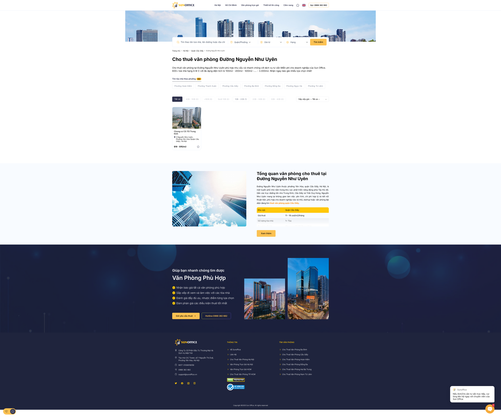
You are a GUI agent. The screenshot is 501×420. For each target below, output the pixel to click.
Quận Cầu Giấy (197, 51)
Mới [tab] (199, 79)
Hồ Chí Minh (231, 5)
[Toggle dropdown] (250, 42)
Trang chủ (176, 51)
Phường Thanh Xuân (207, 86)
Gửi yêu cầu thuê (184, 316)
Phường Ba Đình (251, 86)
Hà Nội (217, 5)
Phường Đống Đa (272, 86)
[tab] (186, 80)
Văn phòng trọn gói (250, 5)
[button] (178, 42)
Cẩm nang (288, 5)
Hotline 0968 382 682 (216, 316)
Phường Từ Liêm (315, 86)
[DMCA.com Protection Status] (236, 379)
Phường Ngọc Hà (294, 86)
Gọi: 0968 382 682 (318, 5)
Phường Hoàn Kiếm (183, 86)
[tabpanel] (250, 86)
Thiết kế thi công (271, 5)
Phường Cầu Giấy (230, 86)
